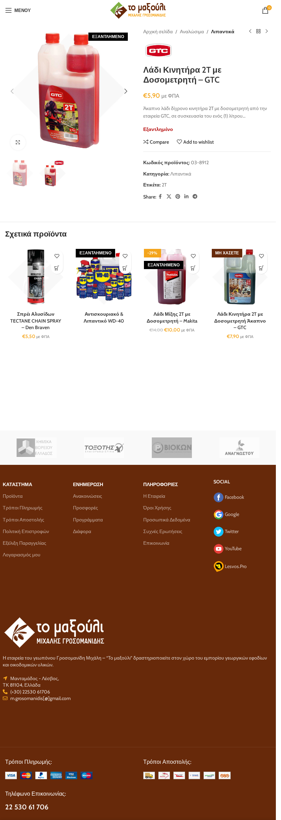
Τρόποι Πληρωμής (22, 508)
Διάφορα (82, 531)
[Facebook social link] (160, 196)
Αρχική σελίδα (158, 31)
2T (164, 185)
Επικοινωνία (156, 543)
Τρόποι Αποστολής (23, 520)
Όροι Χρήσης (157, 508)
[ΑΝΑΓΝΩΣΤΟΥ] (239, 448)
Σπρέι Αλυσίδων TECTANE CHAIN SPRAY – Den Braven (35, 320)
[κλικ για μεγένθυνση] (18, 142)
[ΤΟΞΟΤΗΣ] (104, 448)
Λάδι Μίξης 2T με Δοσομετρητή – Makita (172, 317)
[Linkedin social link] (186, 196)
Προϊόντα (13, 496)
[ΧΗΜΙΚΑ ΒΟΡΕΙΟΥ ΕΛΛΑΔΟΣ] (37, 448)
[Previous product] (250, 31)
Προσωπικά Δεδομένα (166, 520)
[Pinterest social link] (177, 196)
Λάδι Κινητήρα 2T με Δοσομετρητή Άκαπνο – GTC (240, 320)
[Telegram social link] (195, 196)
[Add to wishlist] (57, 256)
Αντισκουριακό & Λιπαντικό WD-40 (104, 317)
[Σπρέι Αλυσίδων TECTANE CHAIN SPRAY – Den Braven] (35, 277)
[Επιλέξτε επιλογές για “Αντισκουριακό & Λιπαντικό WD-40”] (125, 268)
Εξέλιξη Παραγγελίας (24, 543)
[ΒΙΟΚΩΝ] (172, 448)
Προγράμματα (88, 520)
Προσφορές (85, 508)
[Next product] (266, 31)
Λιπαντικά (222, 31)
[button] (12, 91)
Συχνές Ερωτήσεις (162, 531)
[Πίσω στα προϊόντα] (258, 31)
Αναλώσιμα (192, 31)
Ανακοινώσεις (87, 496)
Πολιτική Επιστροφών (26, 531)
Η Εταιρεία (154, 496)
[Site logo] (138, 10)
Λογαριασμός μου (21, 555)
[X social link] (168, 196)
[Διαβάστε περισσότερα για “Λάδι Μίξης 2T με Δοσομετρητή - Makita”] (193, 268)
